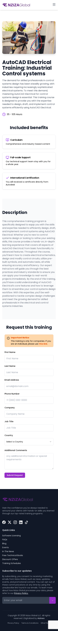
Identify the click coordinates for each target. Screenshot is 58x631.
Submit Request (15, 475)
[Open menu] (54, 4)
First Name (10, 352)
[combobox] (29, 441)
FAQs (4, 539)
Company (10, 407)
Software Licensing (11, 535)
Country (9, 435)
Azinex (40, 618)
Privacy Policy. (21, 593)
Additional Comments (16, 450)
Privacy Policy (13, 623)
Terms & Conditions (29, 623)
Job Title (9, 421)
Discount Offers (10, 559)
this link (43, 343)
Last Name (10, 366)
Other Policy (46, 623)
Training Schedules (11, 563)
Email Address (12, 379)
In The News (8, 551)
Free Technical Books (12, 555)
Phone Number (12, 393)
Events (5, 547)
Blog (4, 543)
